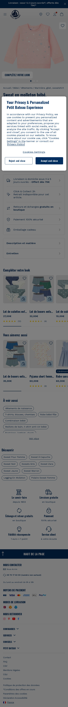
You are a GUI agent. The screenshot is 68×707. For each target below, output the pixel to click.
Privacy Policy (16, 143)
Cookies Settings (34, 151)
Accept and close (49, 160)
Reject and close (17, 160)
